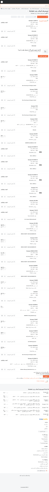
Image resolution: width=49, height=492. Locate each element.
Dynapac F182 (34, 106)
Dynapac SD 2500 (34, 200)
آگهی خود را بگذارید (43, 56)
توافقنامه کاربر (25, 378)
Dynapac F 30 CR (34, 210)
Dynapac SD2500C (33, 265)
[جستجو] (2, 5)
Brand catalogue (44, 456)
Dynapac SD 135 (45, 415)
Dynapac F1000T (34, 319)
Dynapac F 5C (34, 187)
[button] (2, 2)
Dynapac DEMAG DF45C (32, 251)
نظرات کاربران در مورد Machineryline (40, 454)
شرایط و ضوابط (45, 448)
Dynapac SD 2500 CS (33, 35)
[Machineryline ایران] (40, 2)
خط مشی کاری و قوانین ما (34, 378)
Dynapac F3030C (34, 74)
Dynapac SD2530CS (33, 345)
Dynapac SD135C (34, 133)
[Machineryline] (1, 8)
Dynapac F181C (34, 119)
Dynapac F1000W (34, 280)
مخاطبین (46, 428)
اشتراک (46, 376)
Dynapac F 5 (45, 396)
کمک (47, 426)
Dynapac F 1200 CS (33, 20)
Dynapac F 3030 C (46, 411)
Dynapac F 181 (45, 407)
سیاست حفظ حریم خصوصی (42, 450)
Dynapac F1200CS (33, 330)
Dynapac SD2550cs (33, 304)
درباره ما (46, 424)
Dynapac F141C (34, 237)
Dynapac (36, 291)
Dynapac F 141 (45, 404)
